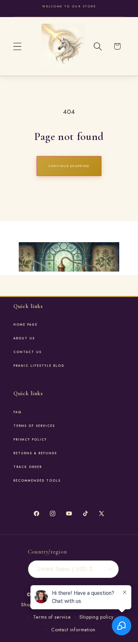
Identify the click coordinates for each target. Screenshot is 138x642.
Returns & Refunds (35, 453)
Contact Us (27, 352)
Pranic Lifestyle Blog (39, 365)
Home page (25, 324)
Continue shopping (69, 166)
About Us (24, 338)
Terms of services (34, 426)
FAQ (17, 412)
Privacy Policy (30, 439)
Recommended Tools (37, 480)
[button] (17, 46)
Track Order (27, 467)
